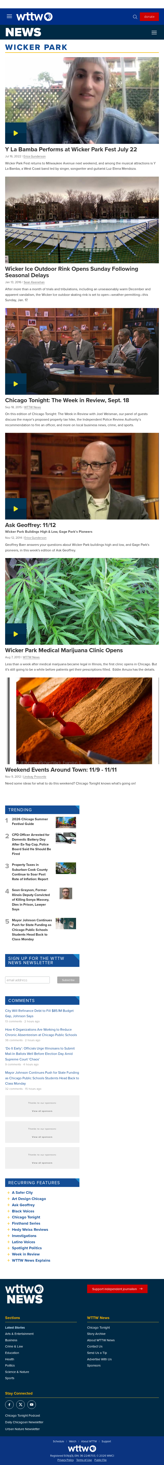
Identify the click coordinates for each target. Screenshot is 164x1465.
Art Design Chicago (29, 1198)
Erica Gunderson (34, 156)
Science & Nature (17, 1372)
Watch (72, 1441)
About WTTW (89, 1441)
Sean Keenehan (34, 282)
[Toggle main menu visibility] (9, 16)
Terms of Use (84, 1460)
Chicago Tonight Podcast (22, 1415)
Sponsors (94, 1365)
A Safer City (22, 1192)
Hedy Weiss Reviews (30, 1229)
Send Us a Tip (97, 1352)
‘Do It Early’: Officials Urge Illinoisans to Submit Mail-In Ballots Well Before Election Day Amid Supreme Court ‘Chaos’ (40, 1054)
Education (12, 1352)
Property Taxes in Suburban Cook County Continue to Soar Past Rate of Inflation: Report (30, 871)
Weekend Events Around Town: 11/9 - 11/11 (61, 769)
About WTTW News (101, 1340)
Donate (149, 16)
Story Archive (96, 1333)
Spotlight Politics (27, 1248)
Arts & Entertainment (19, 1333)
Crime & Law (14, 1346)
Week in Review (26, 1254)
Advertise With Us (99, 1359)
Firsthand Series (26, 1223)
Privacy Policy (65, 1460)
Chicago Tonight (26, 1217)
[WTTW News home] (23, 32)
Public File (100, 1460)
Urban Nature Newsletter (22, 1429)
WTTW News (32, 407)
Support (106, 1441)
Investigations (24, 1236)
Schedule (58, 1441)
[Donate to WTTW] (82, 1448)
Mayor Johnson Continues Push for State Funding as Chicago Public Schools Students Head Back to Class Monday (32, 930)
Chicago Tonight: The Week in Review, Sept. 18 (67, 400)
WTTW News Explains (31, 1260)
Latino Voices (23, 1242)
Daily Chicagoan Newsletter (24, 1422)
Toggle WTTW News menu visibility (156, 32)
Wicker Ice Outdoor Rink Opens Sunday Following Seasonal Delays (71, 272)
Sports (9, 1378)
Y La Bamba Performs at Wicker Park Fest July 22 (71, 149)
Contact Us (94, 1346)
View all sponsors (42, 1110)
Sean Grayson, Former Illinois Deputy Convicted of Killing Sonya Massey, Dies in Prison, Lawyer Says (31, 899)
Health (9, 1359)
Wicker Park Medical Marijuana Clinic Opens (64, 650)
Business (11, 1340)
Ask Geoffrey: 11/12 (30, 525)
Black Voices (23, 1211)
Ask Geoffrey (23, 1205)
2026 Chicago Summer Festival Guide (30, 821)
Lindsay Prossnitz (34, 776)
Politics (10, 1365)
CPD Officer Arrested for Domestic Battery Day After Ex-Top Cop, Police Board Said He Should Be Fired (31, 844)
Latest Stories (15, 1327)
